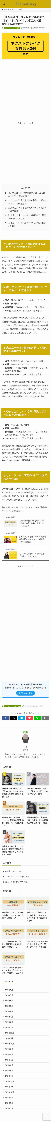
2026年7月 (9, 995)
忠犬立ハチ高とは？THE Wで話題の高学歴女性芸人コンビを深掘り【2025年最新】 (32, 539)
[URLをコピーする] (45, 718)
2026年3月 (9, 1017)
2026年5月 (9, 1006)
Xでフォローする (25, 693)
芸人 (40, 706)
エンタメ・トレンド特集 (12, 28)
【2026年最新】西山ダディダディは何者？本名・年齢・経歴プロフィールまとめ (32, 523)
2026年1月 (9, 1027)
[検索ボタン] (4, 4)
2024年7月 (9, 1108)
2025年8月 (9, 1054)
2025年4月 (9, 1076)
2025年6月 (9, 1065)
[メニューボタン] (47, 4)
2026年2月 (9, 1022)
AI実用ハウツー (13, 871)
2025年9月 (9, 1049)
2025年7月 (9, 1060)
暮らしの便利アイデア (16, 882)
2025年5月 (9, 1071)
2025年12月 (9, 1033)
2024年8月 (9, 1103)
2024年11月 (9, 1087)
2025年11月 (9, 1038)
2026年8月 (9, 990)
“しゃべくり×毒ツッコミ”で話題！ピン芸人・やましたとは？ (32, 555)
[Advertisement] (25, 88)
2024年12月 (9, 1081)
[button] (5, 718)
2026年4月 (9, 1011)
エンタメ (28, 706)
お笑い (35, 706)
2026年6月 (9, 1001)
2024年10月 (9, 1092)
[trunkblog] (25, 4)
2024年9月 (9, 1098)
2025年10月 (9, 1044)
